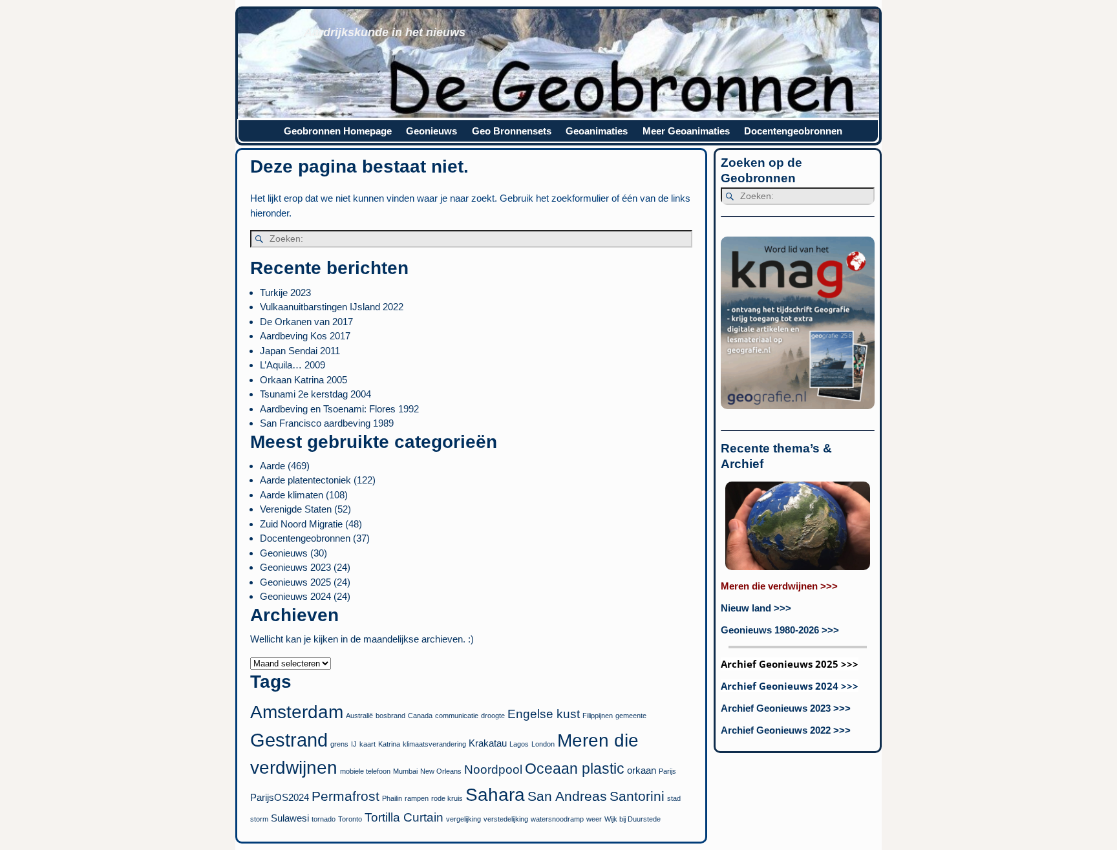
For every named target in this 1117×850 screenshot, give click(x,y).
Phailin (392, 798)
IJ (354, 744)
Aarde (272, 465)
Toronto (350, 819)
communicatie (456, 715)
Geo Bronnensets (511, 130)
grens (339, 744)
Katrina (389, 744)
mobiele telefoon (365, 771)
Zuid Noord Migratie (301, 523)
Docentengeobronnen (793, 130)
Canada (420, 715)
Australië (359, 715)
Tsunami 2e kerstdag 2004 (315, 393)
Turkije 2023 (285, 292)
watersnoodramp (557, 819)
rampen (417, 798)
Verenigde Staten (296, 509)
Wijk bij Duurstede (632, 819)
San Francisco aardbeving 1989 (327, 423)
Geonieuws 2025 (295, 582)
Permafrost (345, 796)
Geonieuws (431, 130)
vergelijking (463, 819)
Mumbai (405, 771)
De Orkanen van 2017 (306, 321)
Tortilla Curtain (404, 817)
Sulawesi (290, 818)
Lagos (519, 744)
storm (259, 819)
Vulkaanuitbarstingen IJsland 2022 (331, 306)
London (543, 744)
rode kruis (447, 798)
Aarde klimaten (291, 494)
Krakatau (488, 743)
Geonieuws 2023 (295, 567)
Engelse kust (543, 714)
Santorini (637, 796)
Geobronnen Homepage (338, 130)
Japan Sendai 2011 (300, 350)
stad (674, 798)
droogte (493, 715)
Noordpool (493, 769)
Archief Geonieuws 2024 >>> (789, 685)
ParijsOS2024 (279, 797)
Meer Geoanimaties (686, 130)
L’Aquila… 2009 (292, 364)
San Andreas (567, 796)
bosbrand (390, 715)
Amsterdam (296, 712)
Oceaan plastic (574, 768)
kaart (367, 744)
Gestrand (289, 739)
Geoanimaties (597, 130)
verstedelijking (506, 819)
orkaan (641, 770)
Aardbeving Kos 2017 (305, 335)
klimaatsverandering (434, 744)
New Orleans (441, 771)
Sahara (495, 795)
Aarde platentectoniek (305, 479)
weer (594, 819)
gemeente (630, 715)
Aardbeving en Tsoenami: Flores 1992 (339, 408)
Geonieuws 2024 (295, 596)
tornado (323, 819)
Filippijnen (597, 715)
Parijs (667, 771)
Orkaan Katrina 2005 (303, 379)
